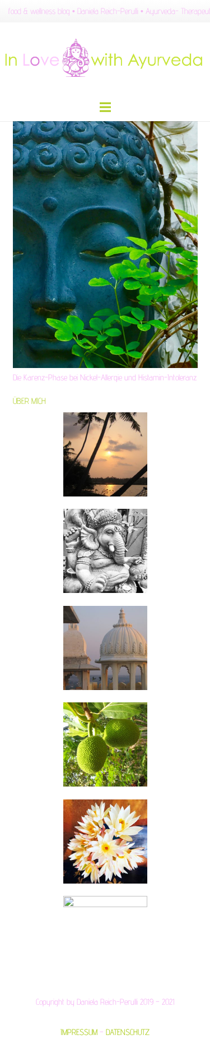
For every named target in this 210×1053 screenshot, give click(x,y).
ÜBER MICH (29, 401)
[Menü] (105, 107)
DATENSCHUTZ (128, 1032)
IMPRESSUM (78, 1032)
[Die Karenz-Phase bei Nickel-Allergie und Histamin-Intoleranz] (105, 244)
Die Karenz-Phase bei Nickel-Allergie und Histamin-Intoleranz (105, 377)
